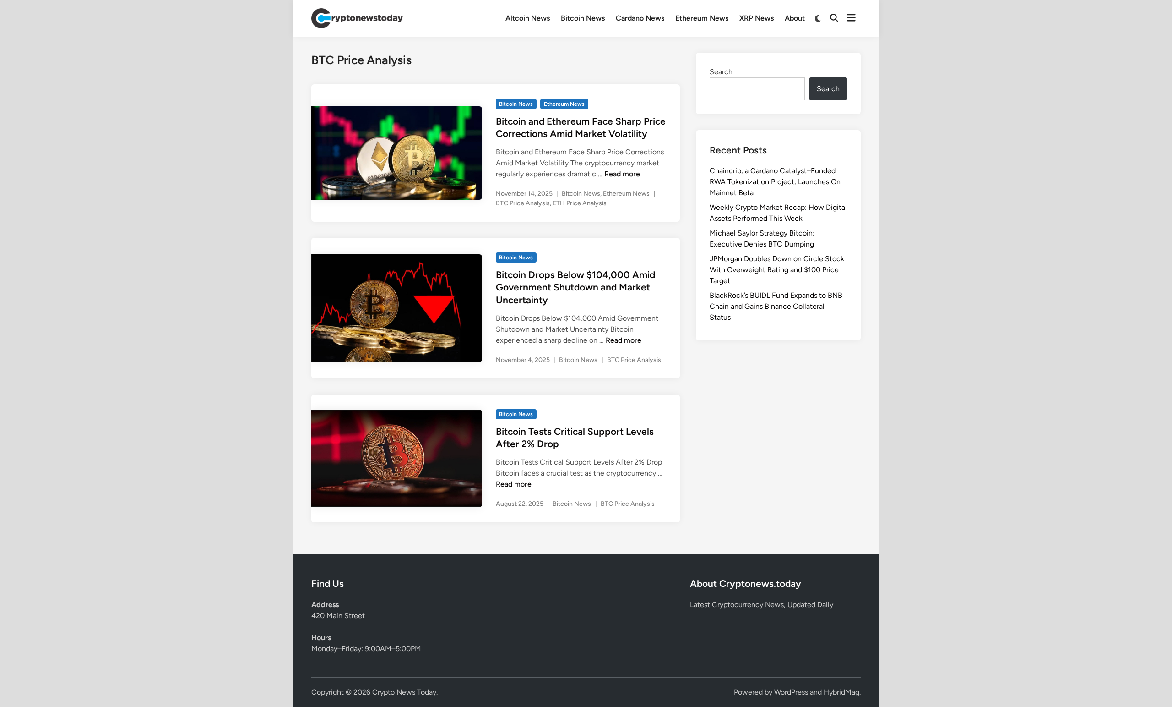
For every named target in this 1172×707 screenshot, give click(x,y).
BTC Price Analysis (523, 203)
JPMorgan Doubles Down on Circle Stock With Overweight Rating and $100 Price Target (777, 269)
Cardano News (640, 18)
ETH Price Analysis (580, 203)
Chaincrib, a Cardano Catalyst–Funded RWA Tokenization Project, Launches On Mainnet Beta (775, 181)
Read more (622, 174)
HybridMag (841, 692)
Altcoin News (527, 18)
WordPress (791, 692)
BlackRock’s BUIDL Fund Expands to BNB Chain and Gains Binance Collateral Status (776, 306)
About (795, 18)
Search (721, 71)
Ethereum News (701, 18)
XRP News (756, 18)
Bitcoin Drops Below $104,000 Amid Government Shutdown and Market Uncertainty (575, 287)
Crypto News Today (404, 692)
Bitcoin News (583, 18)
